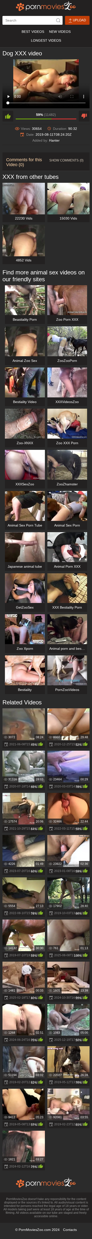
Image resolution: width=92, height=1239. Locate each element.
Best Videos (33, 32)
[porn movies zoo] (46, 6)
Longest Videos (46, 40)
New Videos (60, 32)
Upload (79, 20)
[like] (7, 116)
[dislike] (84, 116)
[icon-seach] (58, 20)
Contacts (70, 1230)
